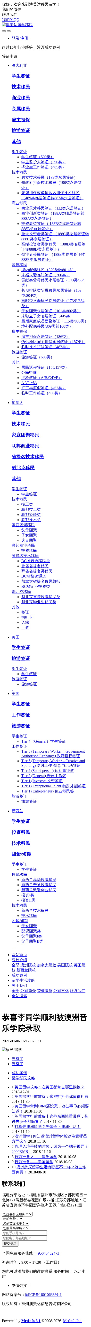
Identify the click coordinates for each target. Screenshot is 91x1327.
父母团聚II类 (32, 941)
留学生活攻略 (23, 980)
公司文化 (61, 991)
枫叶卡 (27, 617)
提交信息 (10, 1243)
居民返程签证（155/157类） (45, 367)
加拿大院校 (46, 965)
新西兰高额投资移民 (38, 880)
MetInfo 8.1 (31, 1321)
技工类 (27, 504)
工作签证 (21, 714)
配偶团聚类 (31, 931)
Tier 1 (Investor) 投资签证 (42, 781)
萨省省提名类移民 (36, 571)
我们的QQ (10, 20)
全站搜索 (19, 996)
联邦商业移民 (25, 445)
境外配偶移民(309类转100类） (47, 326)
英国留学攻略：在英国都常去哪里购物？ (49, 1087)
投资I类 (27, 895)
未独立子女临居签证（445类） (47, 316)
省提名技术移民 (28, 456)
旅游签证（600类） (37, 357)
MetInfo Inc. (72, 1321)
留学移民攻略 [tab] (23, 1078)
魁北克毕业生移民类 (38, 602)
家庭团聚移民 (25, 434)
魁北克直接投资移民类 (40, 597)
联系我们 (77, 991)
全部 (15, 965)
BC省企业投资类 (35, 586)
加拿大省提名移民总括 (40, 581)
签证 (25, 612)
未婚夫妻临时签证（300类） (45, 275)
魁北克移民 (23, 467)
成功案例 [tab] (19, 1073)
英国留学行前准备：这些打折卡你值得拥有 (51, 1096)
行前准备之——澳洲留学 (36, 1157)
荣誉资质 (44, 991)
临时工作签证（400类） (41, 393)
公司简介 (28, 991)
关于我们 (19, 985)
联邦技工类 (31, 509)
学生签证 (21, 75)
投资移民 (29, 550)
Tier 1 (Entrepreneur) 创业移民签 (47, 791)
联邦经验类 (31, 515)
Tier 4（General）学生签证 (43, 741)
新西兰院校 (26, 970)
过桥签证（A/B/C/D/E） (41, 378)
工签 (25, 627)
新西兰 (17, 811)
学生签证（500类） (37, 157)
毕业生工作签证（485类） (43, 167)
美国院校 (65, 965)
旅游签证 (21, 130)
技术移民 (21, 86)
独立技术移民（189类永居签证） (49, 177)
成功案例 (19, 975)
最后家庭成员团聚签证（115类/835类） (54, 321)
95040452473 (48, 1253)
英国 (15, 693)
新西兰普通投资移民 (38, 885)
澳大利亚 (19, 65)
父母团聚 (29, 530)
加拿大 (17, 403)
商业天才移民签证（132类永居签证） (53, 208)
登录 (15, 38)
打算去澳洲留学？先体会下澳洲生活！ (48, 1127)
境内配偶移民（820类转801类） (48, 270)
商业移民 (21, 97)
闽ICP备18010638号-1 (43, 1295)
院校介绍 (19, 960)
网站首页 (19, 955)
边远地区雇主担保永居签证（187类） (53, 342)
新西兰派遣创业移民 (38, 890)
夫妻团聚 (29, 540)
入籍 (25, 622)
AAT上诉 (29, 383)
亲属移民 (21, 108)
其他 (16, 141)
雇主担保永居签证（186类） (45, 337)
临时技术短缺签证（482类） (45, 347)
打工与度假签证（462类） (43, 388)
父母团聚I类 (31, 936)
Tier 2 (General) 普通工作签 (43, 776)
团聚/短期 (21, 854)
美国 (15, 637)
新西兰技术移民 (35, 910)
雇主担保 (21, 119)
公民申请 (29, 372)
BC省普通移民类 (35, 561)
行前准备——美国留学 (34, 1162)
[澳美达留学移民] (45, 25)
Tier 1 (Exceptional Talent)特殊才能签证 (53, 786)
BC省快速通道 (33, 576)
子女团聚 (29, 535)
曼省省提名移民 (35, 566)
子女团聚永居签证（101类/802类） (51, 311)
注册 (24, 38)
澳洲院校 (28, 965)
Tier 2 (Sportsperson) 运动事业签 (47, 771)
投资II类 (28, 900)
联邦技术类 (31, 520)
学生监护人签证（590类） (43, 162)
